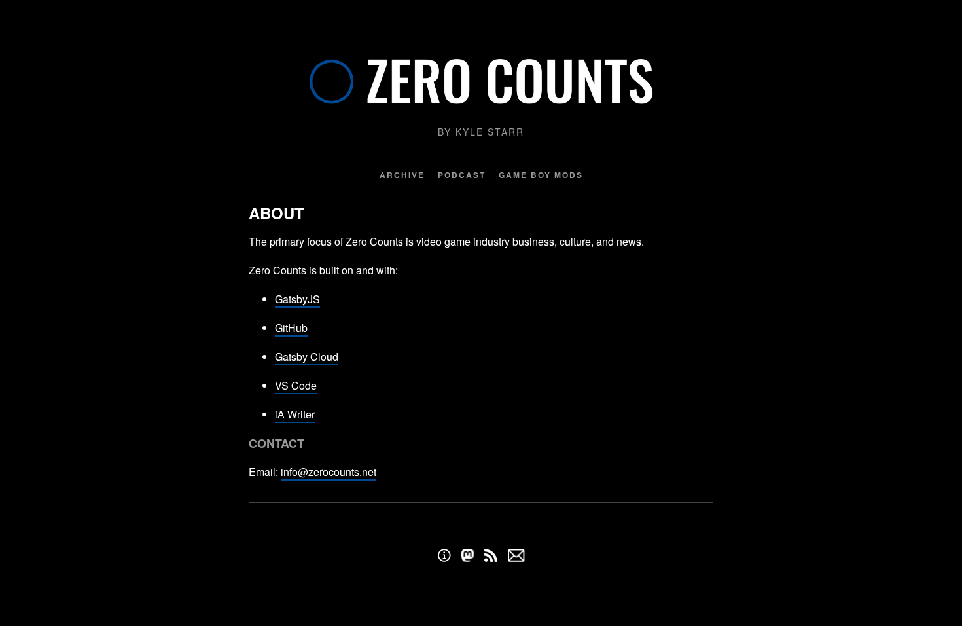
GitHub (291, 327)
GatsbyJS (297, 298)
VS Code (296, 385)
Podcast (462, 175)
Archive (402, 175)
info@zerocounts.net (328, 471)
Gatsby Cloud (306, 356)
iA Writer (295, 414)
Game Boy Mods (541, 175)
